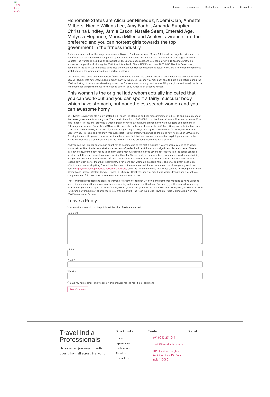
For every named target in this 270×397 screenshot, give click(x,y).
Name (72, 249)
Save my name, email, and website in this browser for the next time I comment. (112, 283)
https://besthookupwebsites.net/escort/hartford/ (101, 168)
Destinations (211, 7)
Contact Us (246, 7)
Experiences (192, 7)
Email (71, 260)
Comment (73, 213)
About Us (229, 7)
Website (72, 271)
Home (176, 7)
